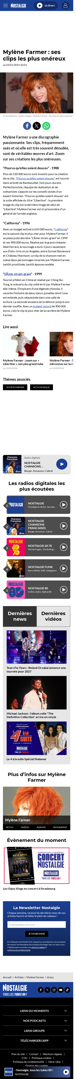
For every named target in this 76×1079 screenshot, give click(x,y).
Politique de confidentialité (28, 1061)
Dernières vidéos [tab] (53, 616)
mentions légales (38, 947)
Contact (33, 1054)
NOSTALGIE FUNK (40, 567)
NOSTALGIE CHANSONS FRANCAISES (33, 464)
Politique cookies (41, 1057)
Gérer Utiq (54, 1061)
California (61, 229)
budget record (42, 306)
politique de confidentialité (18, 950)
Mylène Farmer (17, 820)
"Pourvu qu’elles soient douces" (35, 178)
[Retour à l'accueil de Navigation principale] (18, 5)
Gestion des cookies (36, 1065)
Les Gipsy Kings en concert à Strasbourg (29, 888)
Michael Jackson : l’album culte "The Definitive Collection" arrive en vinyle (31, 715)
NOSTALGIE (36, 503)
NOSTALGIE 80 (38, 588)
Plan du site (18, 1054)
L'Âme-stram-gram (17, 274)
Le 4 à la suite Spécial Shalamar (26, 759)
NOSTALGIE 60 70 (40, 545)
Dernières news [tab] (20, 616)
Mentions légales (52, 1054)
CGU (24, 1057)
